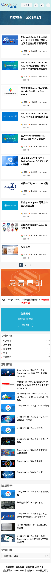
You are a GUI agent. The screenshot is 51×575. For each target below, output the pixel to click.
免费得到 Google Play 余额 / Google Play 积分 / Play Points (34, 91)
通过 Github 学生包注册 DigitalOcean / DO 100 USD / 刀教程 (34, 161)
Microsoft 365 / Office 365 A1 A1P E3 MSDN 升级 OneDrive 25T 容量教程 (33, 397)
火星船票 (25, 247)
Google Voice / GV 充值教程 (30, 428)
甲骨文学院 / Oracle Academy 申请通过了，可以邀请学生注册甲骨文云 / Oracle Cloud (33, 385)
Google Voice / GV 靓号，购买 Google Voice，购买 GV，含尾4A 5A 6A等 (32, 373)
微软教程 (34, 51)
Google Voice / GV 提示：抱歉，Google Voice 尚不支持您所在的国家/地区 (32, 539)
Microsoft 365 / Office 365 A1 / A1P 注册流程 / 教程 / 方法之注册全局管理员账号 (34, 65)
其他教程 (34, 172)
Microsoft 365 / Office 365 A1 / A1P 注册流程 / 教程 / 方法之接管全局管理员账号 (34, 40)
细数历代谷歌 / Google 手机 (30, 503)
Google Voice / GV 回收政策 (30, 472)
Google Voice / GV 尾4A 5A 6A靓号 (33, 406)
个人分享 (34, 147)
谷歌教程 (34, 102)
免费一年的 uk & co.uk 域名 (34, 183)
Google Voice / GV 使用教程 (30, 461)
